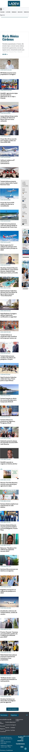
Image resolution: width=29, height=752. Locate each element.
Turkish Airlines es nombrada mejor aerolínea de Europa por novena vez (8, 336)
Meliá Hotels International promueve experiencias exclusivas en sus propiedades (8, 657)
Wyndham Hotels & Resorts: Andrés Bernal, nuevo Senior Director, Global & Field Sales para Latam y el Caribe (9, 270)
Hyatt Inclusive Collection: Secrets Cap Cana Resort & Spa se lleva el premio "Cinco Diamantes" (8, 293)
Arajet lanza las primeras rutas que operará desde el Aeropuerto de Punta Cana (8, 225)
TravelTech (3, 731)
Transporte (8, 719)
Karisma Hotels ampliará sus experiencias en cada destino (9, 505)
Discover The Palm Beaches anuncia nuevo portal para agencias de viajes (8, 484)
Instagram (13, 725)
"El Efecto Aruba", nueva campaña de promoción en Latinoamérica (8, 679)
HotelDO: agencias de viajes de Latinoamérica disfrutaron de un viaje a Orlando (9, 95)
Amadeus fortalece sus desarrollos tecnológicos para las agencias (7, 700)
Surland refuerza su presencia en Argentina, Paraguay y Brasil (7, 421)
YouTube (12, 730)
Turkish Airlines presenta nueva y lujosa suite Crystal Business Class (8, 182)
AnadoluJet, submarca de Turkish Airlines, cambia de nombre (8, 612)
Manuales (14, 12)
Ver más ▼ (5, 54)
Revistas (7, 730)
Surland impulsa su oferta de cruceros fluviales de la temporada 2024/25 (8, 400)
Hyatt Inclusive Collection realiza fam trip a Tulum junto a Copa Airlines (8, 378)
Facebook (13, 722)
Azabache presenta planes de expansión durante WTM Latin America (8, 442)
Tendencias (8, 722)
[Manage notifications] (25, 749)
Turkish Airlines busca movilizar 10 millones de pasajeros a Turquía (7, 357)
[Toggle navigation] (3, 9)
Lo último (8, 12)
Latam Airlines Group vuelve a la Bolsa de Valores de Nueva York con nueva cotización (9, 118)
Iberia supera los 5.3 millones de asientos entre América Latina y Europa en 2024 (8, 247)
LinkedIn (12, 727)
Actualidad (3, 719)
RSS (22, 747)
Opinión (7, 727)
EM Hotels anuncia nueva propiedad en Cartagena (8, 73)
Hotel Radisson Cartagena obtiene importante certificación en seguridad (8, 315)
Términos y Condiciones (6, 750)
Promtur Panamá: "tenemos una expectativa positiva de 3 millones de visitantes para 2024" (9, 634)
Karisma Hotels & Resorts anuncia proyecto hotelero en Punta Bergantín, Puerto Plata (8, 527)
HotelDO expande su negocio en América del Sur (8, 463)
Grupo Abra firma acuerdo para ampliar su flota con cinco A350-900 (8, 140)
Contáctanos (20, 744)
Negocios (20, 12)
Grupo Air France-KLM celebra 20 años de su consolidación (7, 204)
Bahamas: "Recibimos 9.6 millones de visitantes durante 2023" (8, 549)
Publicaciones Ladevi (19, 720)
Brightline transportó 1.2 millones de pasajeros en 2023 (8, 591)
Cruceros (7, 725)
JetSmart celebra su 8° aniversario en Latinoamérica (7, 161)
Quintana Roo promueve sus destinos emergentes (9, 570)
